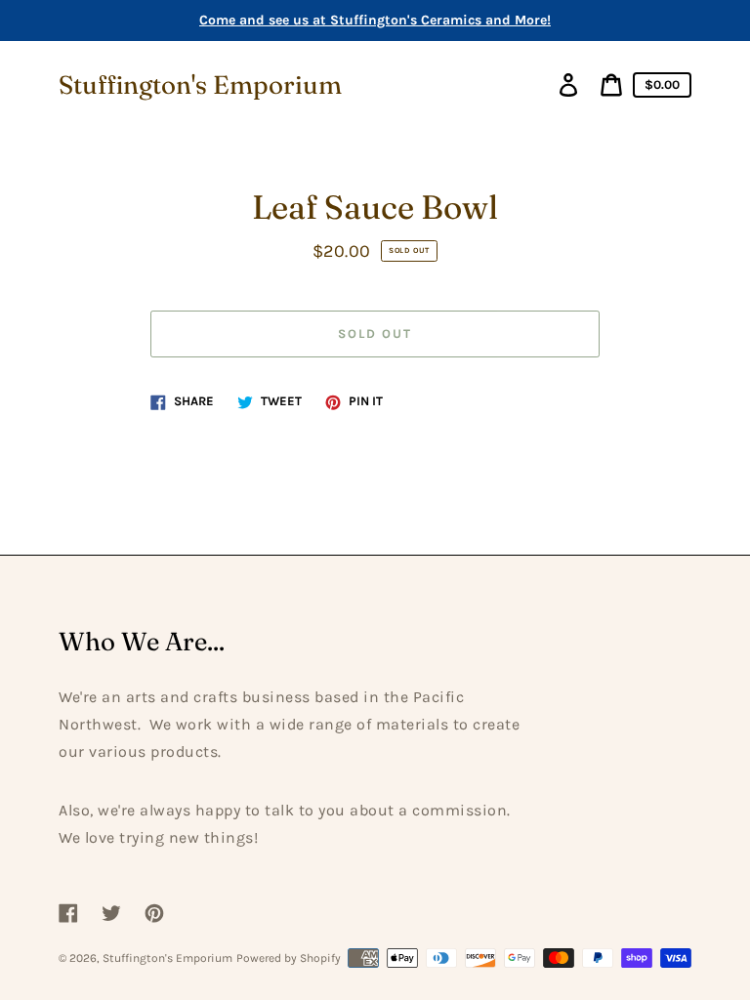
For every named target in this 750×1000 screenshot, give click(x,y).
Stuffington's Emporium (200, 85)
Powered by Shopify (288, 958)
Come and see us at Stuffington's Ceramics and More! (375, 20)
